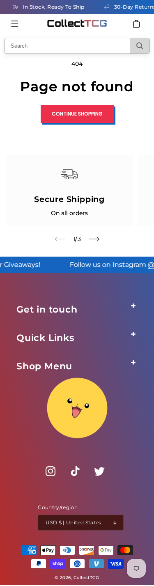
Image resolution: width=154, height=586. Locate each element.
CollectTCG (86, 577)
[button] (15, 24)
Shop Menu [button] (44, 366)
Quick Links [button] (45, 337)
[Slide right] (94, 239)
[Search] (139, 45)
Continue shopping (77, 113)
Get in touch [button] (47, 309)
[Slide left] (60, 239)
